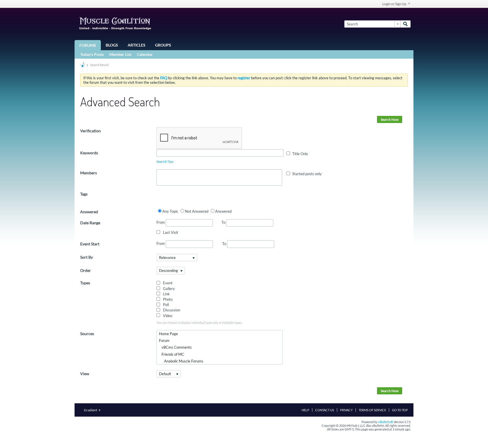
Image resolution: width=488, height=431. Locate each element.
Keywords (89, 152)
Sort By (86, 257)
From (161, 222)
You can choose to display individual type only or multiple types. (199, 322)
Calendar (145, 54)
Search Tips (164, 161)
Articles (136, 45)
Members (88, 172)
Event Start (89, 243)
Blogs (112, 45)
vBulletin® (385, 422)
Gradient (91, 410)
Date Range (90, 222)
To (223, 222)
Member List (120, 54)
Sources (87, 333)
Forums (87, 45)
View (84, 373)
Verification (90, 130)
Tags (84, 194)
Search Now (389, 119)
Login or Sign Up (394, 4)
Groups (163, 45)
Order (85, 270)
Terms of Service (372, 410)
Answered (89, 211)
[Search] (405, 24)
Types (85, 282)
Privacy (346, 410)
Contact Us (324, 410)
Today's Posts (92, 54)
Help (305, 410)
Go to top (400, 410)
